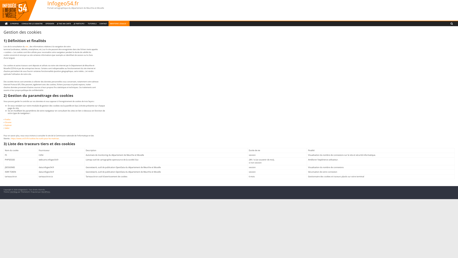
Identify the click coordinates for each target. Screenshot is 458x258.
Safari (7, 128)
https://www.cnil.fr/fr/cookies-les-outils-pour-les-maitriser (35, 138)
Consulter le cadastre (32, 23)
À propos (14, 23)
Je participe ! (79, 23)
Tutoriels (92, 23)
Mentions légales (118, 23)
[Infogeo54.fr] (6, 23)
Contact (103, 23)
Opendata (49, 23)
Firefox (7, 119)
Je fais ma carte (64, 23)
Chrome (8, 122)
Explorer (8, 125)
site (26, 46)
